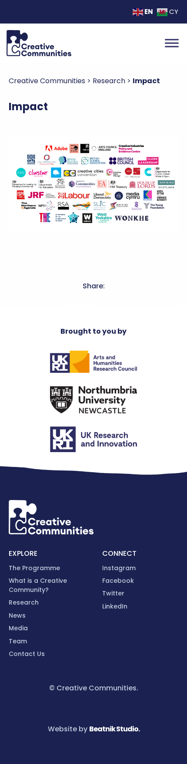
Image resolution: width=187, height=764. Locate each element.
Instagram (119, 568)
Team (18, 641)
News (17, 615)
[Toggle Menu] (172, 43)
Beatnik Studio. (114, 729)
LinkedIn (114, 606)
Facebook (118, 580)
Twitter (113, 593)
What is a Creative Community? (38, 585)
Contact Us (27, 653)
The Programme (34, 568)
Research (24, 602)
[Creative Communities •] (39, 43)
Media (18, 628)
